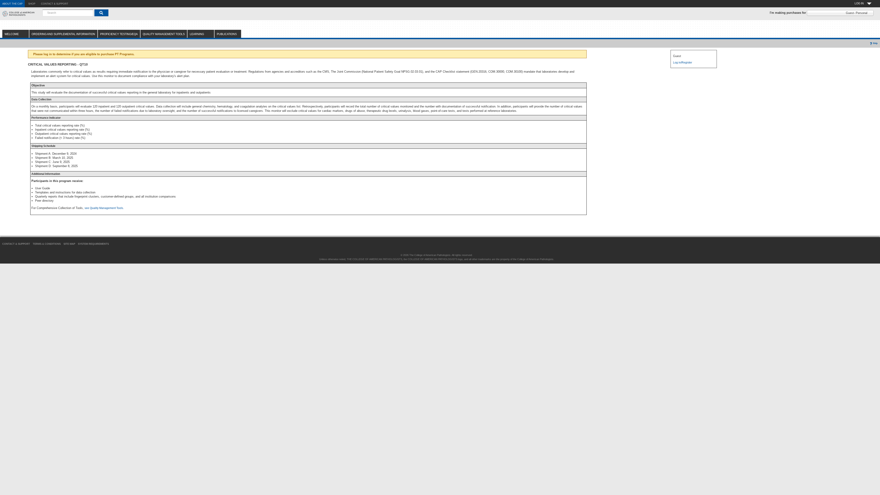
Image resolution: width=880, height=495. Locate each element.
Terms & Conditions (47, 243)
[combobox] (67, 12)
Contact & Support (16, 243)
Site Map (69, 243)
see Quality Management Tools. (104, 208)
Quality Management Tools (164, 34)
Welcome (12, 34)
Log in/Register (682, 62)
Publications (227, 34)
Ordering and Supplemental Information (63, 34)
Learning (197, 34)
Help (875, 43)
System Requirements (93, 243)
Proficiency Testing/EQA (119, 34)
